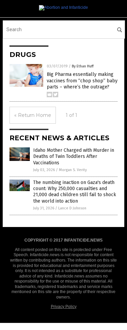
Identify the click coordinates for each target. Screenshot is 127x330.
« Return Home (32, 115)
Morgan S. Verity (73, 170)
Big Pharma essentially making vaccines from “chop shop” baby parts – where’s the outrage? (82, 80)
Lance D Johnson (72, 208)
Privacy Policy (64, 306)
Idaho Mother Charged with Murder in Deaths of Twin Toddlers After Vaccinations (73, 156)
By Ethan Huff (82, 66)
